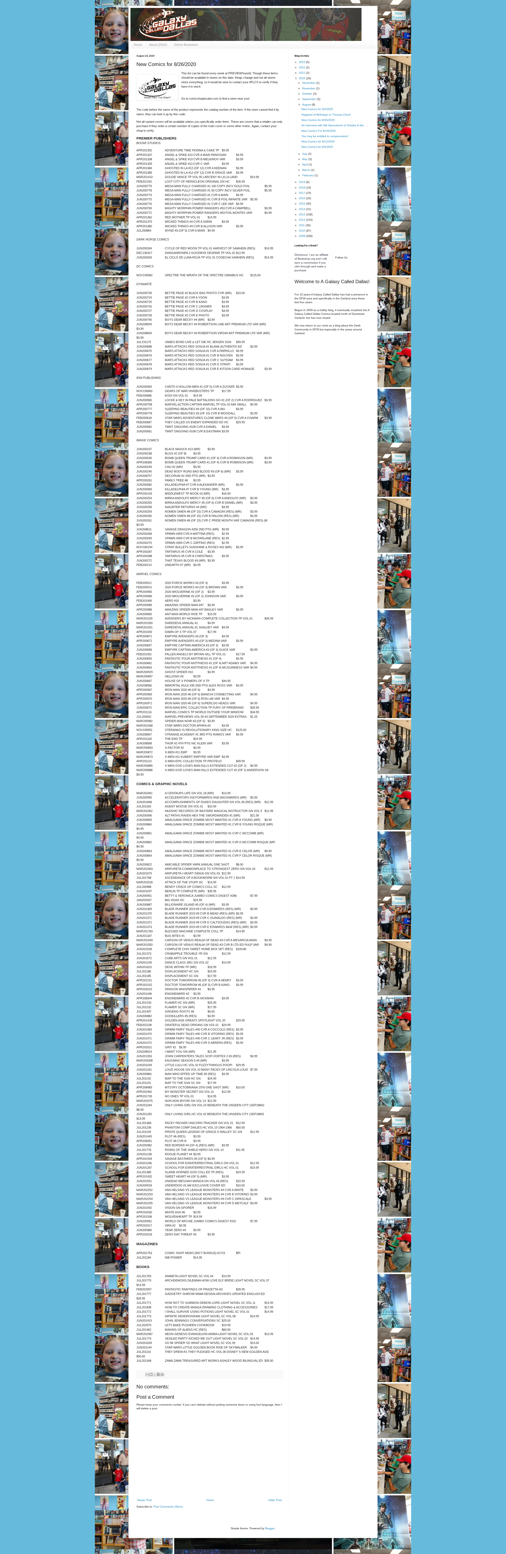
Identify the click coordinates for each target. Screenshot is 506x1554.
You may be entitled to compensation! (324, 136)
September (309, 99)
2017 (302, 192)
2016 (302, 198)
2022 (302, 67)
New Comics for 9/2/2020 (317, 109)
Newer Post (144, 1500)
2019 (302, 182)
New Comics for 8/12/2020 (318, 141)
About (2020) (158, 44)
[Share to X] (155, 1374)
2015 (302, 203)
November (309, 88)
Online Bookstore (186, 44)
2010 (302, 230)
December (309, 82)
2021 (302, 72)
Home (138, 44)
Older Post (275, 1500)
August (307, 104)
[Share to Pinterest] (162, 1374)
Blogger (270, 1528)
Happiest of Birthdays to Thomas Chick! (326, 114)
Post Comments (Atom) (168, 1506)
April (305, 164)
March (306, 170)
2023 (302, 62)
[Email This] (147, 1374)
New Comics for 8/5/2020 (317, 146)
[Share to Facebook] (158, 1374)
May (305, 159)
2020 (302, 78)
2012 (302, 219)
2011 (302, 225)
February (308, 175)
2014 (302, 209)
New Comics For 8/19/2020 (318, 130)
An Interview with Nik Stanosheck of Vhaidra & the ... (334, 125)
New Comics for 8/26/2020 (318, 120)
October (307, 93)
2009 (302, 236)
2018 (302, 187)
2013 (302, 214)
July (305, 153)
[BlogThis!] (151, 1374)
